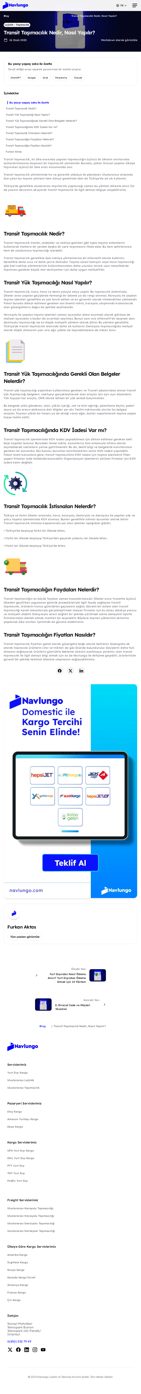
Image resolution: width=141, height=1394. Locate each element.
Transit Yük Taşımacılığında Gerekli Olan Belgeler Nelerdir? (41, 120)
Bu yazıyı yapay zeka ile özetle (29, 102)
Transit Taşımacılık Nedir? (21, 108)
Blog (6, 16)
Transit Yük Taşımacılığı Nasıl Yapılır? (28, 114)
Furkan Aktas (14, 151)
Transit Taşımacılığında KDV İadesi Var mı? (31, 127)
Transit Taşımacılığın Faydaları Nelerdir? (30, 139)
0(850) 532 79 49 (19, 1341)
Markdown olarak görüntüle (119, 40)
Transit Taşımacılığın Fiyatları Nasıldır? (29, 145)
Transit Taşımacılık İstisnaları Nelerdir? (29, 133)
